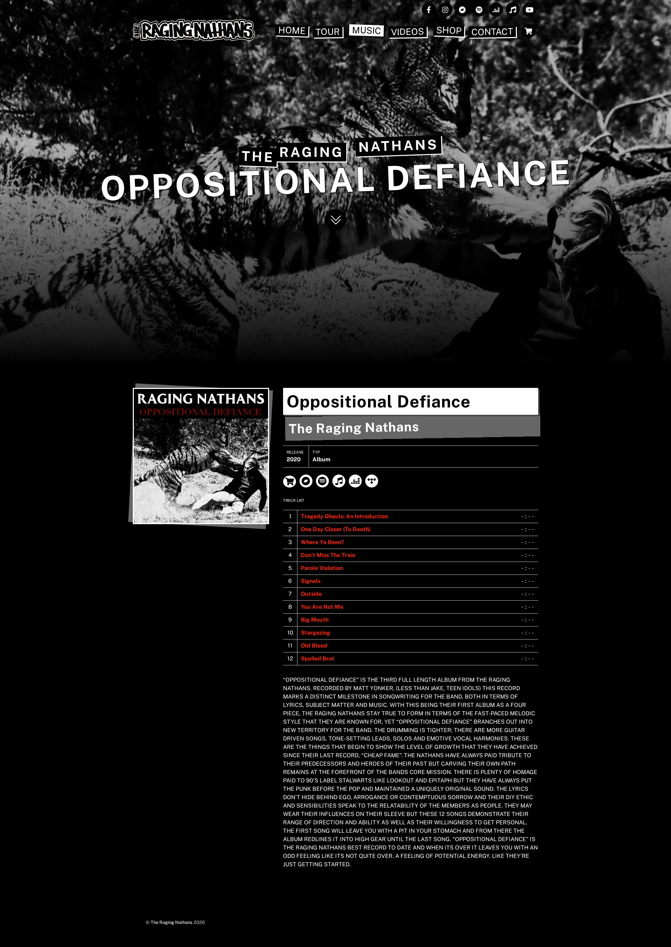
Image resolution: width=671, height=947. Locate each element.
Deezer (355, 481)
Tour (328, 31)
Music (366, 30)
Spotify (322, 481)
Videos (407, 31)
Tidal (371, 481)
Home (292, 30)
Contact (492, 31)
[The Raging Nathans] (194, 37)
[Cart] (528, 31)
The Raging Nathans (172, 922)
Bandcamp (306, 481)
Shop (449, 30)
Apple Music (338, 481)
